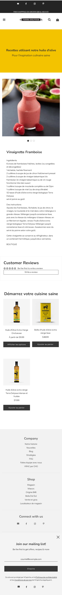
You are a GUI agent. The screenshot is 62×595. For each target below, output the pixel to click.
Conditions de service (23, 580)
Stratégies (31, 455)
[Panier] (57, 19)
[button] (28, 141)
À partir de (16, 337)
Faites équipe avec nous (31, 462)
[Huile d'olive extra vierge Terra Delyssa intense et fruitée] (16, 372)
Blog (31, 451)
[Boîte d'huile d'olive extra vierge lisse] (45, 312)
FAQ (31, 459)
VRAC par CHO (31, 466)
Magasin (31, 485)
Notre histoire (31, 444)
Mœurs (31, 488)
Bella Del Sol (31, 496)
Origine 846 (31, 492)
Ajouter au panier (45, 344)
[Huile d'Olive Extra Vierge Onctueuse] (16, 312)
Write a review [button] (31, 272)
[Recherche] (49, 19)
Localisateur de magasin (31, 503)
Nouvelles (31, 447)
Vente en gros (31, 499)
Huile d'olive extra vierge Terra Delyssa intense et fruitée (17, 393)
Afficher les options (16, 344)
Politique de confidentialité (46, 577)
